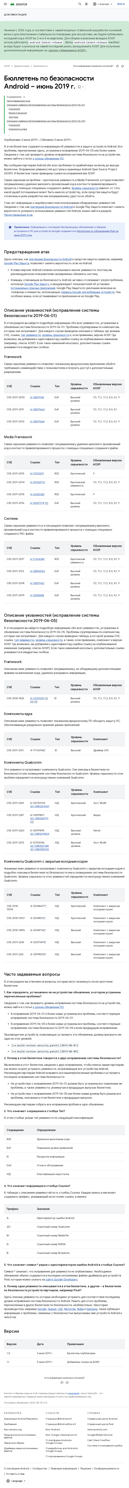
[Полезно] (117, 66)
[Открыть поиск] (80, 4)
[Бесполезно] (122, 66)
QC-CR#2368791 (39, 818)
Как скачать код (13, 1429)
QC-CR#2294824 (39, 833)
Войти (121, 4)
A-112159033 (37, 698)
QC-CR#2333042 (39, 849)
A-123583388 (37, 595)
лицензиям (73, 1393)
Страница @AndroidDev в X (61, 1424)
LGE (60, 1309)
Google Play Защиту (36, 284)
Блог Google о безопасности (61, 1434)
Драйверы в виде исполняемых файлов (21, 1449)
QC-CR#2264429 (39, 806)
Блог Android (53, 1429)
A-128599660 (37, 409)
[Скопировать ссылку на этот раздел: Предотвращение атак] (53, 252)
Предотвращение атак (18, 215)
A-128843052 (37, 571)
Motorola (70, 1309)
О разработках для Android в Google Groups (62, 1449)
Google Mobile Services (99, 1434)
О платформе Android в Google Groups (58, 1441)
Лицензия (85, 1468)
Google (41, 1309)
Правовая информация (64, 1468)
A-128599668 (37, 421)
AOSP (7, 66)
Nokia (80, 1309)
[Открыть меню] (5, 4)
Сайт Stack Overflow (98, 1440)
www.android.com (97, 1429)
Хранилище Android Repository (21, 1418)
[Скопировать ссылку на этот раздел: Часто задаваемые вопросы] (63, 975)
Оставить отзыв (15, 1474)
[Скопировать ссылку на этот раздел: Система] (20, 519)
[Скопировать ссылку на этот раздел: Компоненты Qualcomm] (44, 763)
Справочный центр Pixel (100, 1424)
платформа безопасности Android (51, 207)
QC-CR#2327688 (39, 846)
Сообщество (39, 1468)
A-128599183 (37, 397)
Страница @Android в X (59, 1418)
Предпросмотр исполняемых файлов (20, 1436)
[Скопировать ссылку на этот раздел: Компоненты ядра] (35, 714)
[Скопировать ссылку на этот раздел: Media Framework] (35, 437)
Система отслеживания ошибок (104, 1445)
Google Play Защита (16, 263)
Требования (10, 1424)
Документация (15, 14)
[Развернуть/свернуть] (24, 97)
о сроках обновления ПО (48, 158)
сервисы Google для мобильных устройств (87, 292)
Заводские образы (14, 1442)
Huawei (52, 1309)
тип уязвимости (31, 335)
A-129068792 (37, 482)
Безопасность (41, 66)
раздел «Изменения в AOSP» (67, 50)
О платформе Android (16, 1468)
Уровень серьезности (84, 188)
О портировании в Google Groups (64, 1456)
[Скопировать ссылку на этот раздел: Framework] (25, 357)
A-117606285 (37, 559)
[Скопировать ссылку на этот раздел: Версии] (22, 1332)
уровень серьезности (55, 335)
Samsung (92, 1309)
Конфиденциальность (106, 1468)
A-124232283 (37, 494)
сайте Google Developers (61, 1279)
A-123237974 (37, 503)
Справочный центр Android (102, 1418)
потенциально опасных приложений (33, 288)
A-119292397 (37, 473)
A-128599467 (37, 583)
